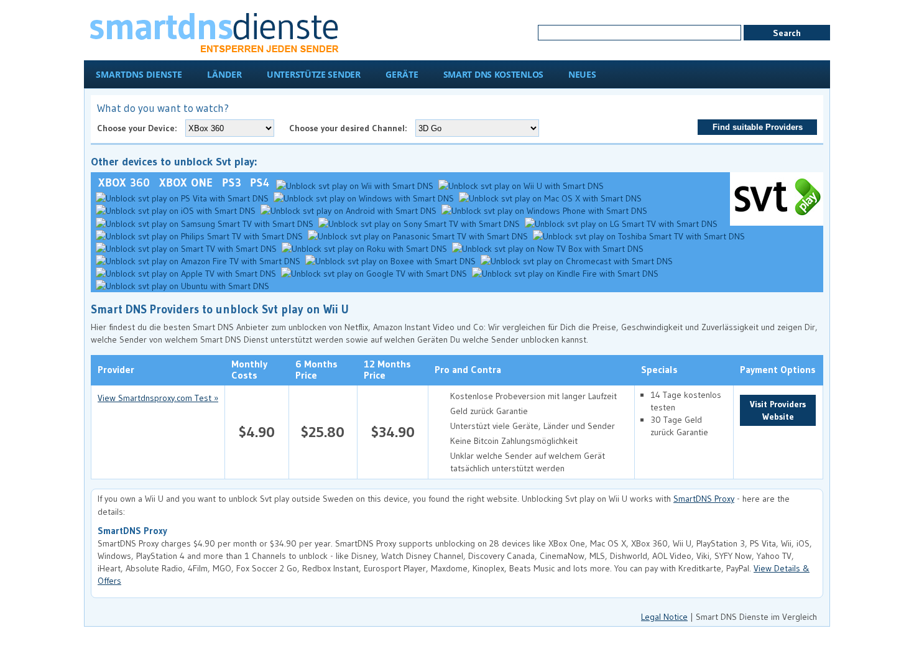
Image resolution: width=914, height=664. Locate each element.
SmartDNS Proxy (703, 498)
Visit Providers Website (778, 410)
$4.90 (257, 432)
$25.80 (322, 432)
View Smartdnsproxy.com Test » (158, 397)
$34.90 (393, 432)
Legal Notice (664, 616)
